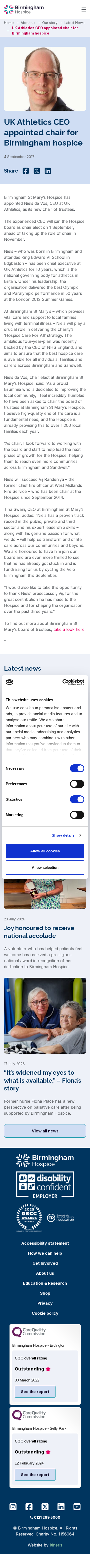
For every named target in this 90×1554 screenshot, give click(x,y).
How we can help (45, 1253)
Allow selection (45, 867)
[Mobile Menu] (84, 9)
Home (9, 23)
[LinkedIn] (47, 170)
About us (28, 23)
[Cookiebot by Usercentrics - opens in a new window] (63, 682)
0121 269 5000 (47, 1517)
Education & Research (45, 1283)
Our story (50, 23)
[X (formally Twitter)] (36, 170)
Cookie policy (45, 1313)
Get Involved (45, 1263)
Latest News (74, 23)
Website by (45, 1544)
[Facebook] (25, 170)
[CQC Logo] (29, 1336)
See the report (35, 1391)
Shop (45, 1293)
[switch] (77, 784)
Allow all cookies (45, 851)
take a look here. (70, 629)
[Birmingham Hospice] (24, 9)
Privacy (45, 1303)
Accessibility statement (45, 1243)
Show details (63, 835)
